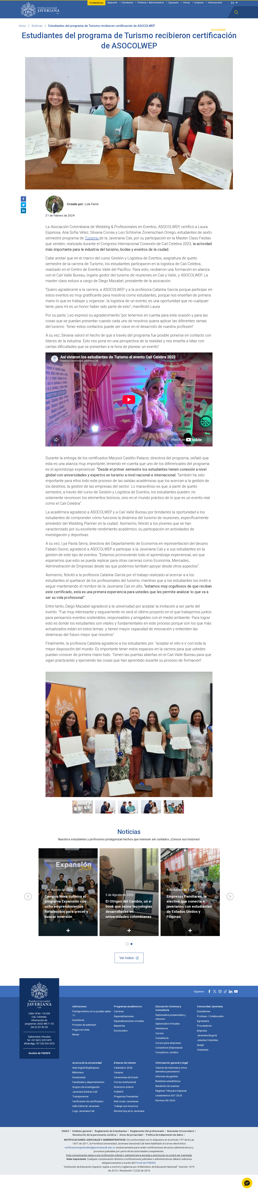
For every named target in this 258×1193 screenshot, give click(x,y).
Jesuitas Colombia (207, 1040)
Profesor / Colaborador (210, 1016)
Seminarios (161, 1028)
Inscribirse (78, 1019)
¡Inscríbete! (218, 29)
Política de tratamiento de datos (164, 1134)
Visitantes (202, 1049)
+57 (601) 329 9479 (41, 1040)
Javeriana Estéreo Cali (84, 1091)
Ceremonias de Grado (126, 1077)
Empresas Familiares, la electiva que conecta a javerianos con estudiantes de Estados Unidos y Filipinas (189, 906)
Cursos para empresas (168, 1042)
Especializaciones (124, 1016)
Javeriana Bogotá (207, 1035)
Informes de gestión (166, 1076)
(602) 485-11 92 (45, 1023)
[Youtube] (236, 991)
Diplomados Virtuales (167, 1023)
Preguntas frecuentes (126, 1096)
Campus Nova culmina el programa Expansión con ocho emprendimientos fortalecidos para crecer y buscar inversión (66, 906)
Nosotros (150, 29)
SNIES (65, 1130)
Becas (75, 1034)
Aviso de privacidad (131, 1134)
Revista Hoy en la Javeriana (129, 1110)
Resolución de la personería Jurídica (94, 1134)
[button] (236, 12)
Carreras (119, 1011)
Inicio (22, 26)
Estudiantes (203, 1011)
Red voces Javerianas (126, 1101)
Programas (67, 29)
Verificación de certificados (87, 1101)
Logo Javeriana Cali (83, 1110)
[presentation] (28, 896)
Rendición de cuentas (167, 1085)
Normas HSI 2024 (165, 1100)
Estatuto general (81, 1130)
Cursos (159, 1033)
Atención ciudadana (172, 29)
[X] (23, 204)
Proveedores (204, 1025)
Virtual (186, 2)
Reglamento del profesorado (147, 1130)
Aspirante (112, 2)
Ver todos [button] (126, 958)
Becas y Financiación (91, 29)
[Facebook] (23, 199)
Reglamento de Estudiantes (111, 1130)
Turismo (92, 238)
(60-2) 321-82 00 (39, 1027)
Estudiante (127, 2)
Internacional (215, 2)
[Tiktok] (225, 991)
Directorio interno (124, 1086)
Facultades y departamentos (88, 1082)
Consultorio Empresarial (168, 1047)
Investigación (132, 29)
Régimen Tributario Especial (171, 1090)
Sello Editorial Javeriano (85, 1106)
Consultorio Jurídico (166, 1052)
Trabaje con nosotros (126, 1106)
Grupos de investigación (86, 1086)
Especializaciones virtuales (129, 1020)
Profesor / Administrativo (151, 2)
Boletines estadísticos (167, 1081)
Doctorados (120, 1030)
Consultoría (161, 1037)
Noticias (37, 26)
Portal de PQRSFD (145, 1162)
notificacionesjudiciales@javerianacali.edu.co (90, 1147)
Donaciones (79, 1077)
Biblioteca (77, 1072)
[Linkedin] (23, 210)
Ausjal (200, 1044)
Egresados (203, 1020)
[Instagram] (220, 991)
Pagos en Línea (80, 1029)
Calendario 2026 (123, 1067)
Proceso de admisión (84, 1024)
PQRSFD (119, 1091)
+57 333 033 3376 (45, 1043)
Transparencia (198, 29)
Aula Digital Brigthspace (85, 1067)
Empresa (199, 2)
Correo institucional (125, 1082)
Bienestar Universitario (180, 1130)
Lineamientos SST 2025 (168, 1095)
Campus (118, 1072)
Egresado (173, 2)
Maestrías (119, 1025)
